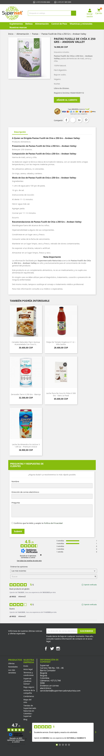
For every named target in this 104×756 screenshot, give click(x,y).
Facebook (45, 648)
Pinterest (86, 120)
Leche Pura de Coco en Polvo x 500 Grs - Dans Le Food (61, 394)
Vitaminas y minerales (81, 23)
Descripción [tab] (20, 132)
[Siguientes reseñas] (95, 732)
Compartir (66, 120)
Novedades (13, 667)
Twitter (52, 648)
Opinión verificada (90, 585)
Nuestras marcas (18, 27)
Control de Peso (59, 23)
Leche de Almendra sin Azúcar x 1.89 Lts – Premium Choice (26, 445)
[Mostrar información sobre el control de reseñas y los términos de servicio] (26, 739)
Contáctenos (28, 696)
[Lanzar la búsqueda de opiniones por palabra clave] (95, 576)
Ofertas (11, 663)
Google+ (79, 120)
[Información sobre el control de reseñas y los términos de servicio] (41, 555)
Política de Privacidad (53, 523)
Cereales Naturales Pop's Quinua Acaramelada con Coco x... (26, 343)
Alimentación (42, 23)
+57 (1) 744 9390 (50, 681)
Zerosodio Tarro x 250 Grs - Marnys (26, 394)
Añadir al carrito (67, 100)
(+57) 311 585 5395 (64, 2)
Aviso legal (28, 669)
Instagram (58, 648)
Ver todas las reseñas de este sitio (29, 561)
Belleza (29, 23)
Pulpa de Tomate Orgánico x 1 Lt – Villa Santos (61, 343)
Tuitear (72, 120)
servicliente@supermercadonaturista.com (60, 690)
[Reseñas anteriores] (30, 732)
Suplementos (16, 23)
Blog (25, 719)
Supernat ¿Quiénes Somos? (27, 681)
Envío (25, 666)
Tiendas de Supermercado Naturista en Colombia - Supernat (29, 710)
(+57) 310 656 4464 (43, 2)
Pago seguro (28, 687)
